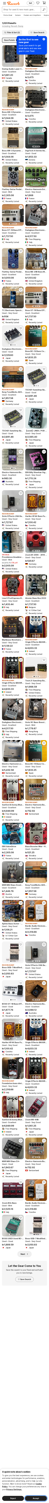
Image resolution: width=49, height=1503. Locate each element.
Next (23, 1254)
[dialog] (24, 1485)
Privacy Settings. (14, 1489)
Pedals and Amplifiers (32, 15)
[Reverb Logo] (13, 3)
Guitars (18, 15)
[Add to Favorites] (21, 89)
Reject (13, 1498)
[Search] (44, 10)
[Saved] (38, 3)
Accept (36, 1498)
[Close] (43, 39)
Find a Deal (8, 15)
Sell (30, 3)
